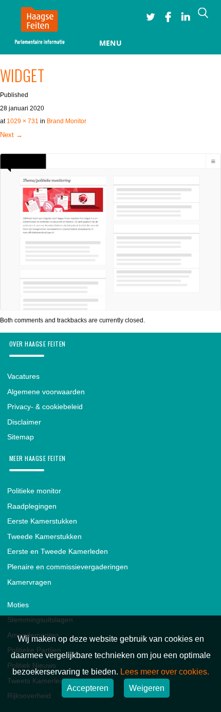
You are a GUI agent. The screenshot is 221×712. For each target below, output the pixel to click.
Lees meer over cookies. (164, 671)
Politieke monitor (34, 491)
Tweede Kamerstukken (44, 536)
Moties (18, 605)
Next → (11, 135)
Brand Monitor (66, 121)
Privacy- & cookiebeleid (45, 406)
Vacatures (23, 376)
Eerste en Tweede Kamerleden (57, 551)
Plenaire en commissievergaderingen (67, 567)
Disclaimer (24, 422)
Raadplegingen (32, 506)
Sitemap (20, 437)
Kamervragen (29, 582)
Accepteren (87, 688)
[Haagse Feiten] (39, 27)
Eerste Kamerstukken (42, 521)
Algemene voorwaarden (46, 392)
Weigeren (146, 688)
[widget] (110, 307)
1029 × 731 (23, 121)
